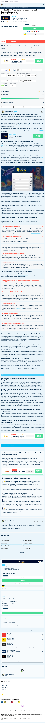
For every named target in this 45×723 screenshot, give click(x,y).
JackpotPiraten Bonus (6, 545)
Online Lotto (4, 689)
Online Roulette (5, 683)
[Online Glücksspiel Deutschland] (5, 5)
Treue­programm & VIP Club (36, 107)
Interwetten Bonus (10, 638)
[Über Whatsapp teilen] (37, 521)
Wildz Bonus (4, 543)
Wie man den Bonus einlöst (7, 107)
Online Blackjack (5, 687)
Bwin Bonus (9, 643)
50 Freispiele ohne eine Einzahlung (25, 124)
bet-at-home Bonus (11, 650)
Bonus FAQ (26, 107)
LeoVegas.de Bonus (28, 545)
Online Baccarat (5, 685)
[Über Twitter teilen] (42, 521)
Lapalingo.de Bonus (28, 543)
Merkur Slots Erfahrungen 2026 (9, 622)
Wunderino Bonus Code (35, 233)
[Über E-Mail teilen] (34, 521)
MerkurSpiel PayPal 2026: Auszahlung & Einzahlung (13, 625)
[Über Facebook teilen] (40, 521)
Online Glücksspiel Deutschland (6, 7)
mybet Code (41, 130)
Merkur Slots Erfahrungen (15, 7)
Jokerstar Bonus (19, 308)
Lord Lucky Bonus (28, 548)
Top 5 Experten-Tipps (18, 107)
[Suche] (25, 5)
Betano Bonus (9, 633)
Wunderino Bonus (5, 540)
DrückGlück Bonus (28, 540)
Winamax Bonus (10, 655)
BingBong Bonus (5, 548)
